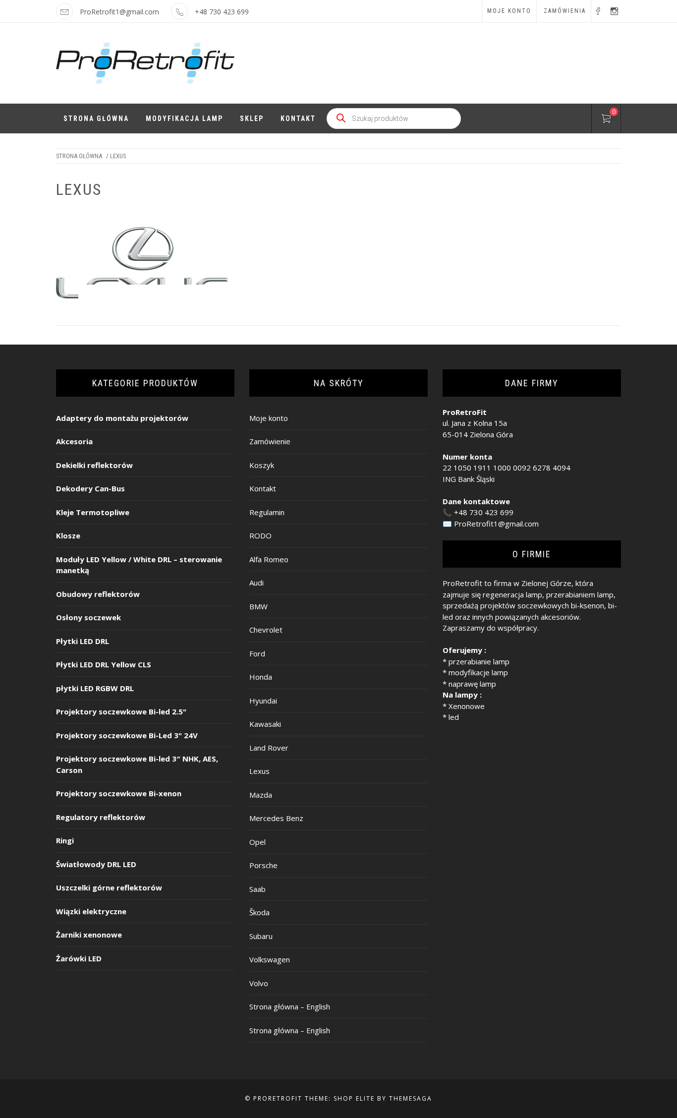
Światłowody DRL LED (96, 864)
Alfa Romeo (268, 559)
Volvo (258, 983)
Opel (257, 842)
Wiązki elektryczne (91, 911)
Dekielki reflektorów (94, 465)
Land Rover (268, 748)
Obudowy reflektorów (98, 594)
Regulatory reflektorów (100, 817)
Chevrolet (265, 630)
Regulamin (266, 512)
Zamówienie (269, 441)
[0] (606, 120)
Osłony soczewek (88, 617)
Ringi (65, 840)
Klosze (68, 535)
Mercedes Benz (276, 818)
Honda (260, 677)
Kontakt (298, 118)
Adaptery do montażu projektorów (122, 418)
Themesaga (410, 1098)
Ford (257, 653)
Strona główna (79, 156)
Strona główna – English (289, 1006)
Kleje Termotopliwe (92, 512)
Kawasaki (265, 724)
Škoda (259, 912)
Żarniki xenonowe (89, 935)
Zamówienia (565, 10)
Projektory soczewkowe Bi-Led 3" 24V (127, 735)
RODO (260, 535)
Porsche (263, 865)
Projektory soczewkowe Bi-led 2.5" (121, 711)
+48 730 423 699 (483, 512)
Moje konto (509, 10)
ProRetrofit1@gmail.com (119, 11)
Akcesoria (74, 441)
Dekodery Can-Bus (90, 488)
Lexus (259, 771)
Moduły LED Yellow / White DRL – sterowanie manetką (139, 565)
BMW (258, 606)
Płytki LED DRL (82, 641)
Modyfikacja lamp (184, 118)
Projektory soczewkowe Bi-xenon (118, 793)
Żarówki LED (79, 958)
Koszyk (261, 465)
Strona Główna (96, 118)
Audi (256, 583)
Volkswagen (269, 959)
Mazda (260, 795)
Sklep (252, 118)
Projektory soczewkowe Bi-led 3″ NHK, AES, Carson (137, 764)
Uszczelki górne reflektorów (109, 887)
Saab (257, 889)
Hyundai (263, 701)
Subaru (261, 936)
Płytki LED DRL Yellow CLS (103, 664)
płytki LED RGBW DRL (95, 688)
